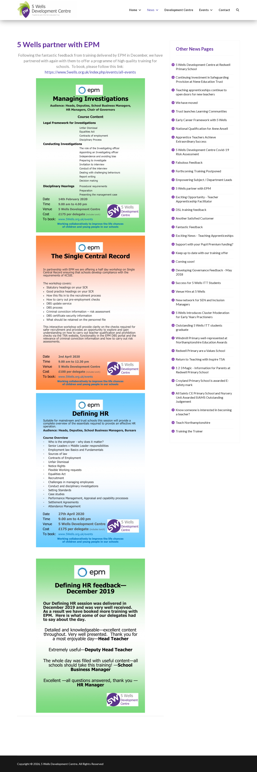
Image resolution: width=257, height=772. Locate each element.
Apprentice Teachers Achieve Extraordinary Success (196, 139)
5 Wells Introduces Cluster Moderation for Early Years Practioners (202, 315)
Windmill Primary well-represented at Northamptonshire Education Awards (201, 340)
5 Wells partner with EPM (193, 188)
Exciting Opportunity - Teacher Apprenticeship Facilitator (197, 199)
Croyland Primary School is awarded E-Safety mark (202, 383)
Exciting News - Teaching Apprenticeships (205, 235)
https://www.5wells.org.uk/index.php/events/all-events (90, 72)
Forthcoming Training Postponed (198, 171)
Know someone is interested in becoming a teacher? (204, 412)
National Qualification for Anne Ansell (202, 128)
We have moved (187, 102)
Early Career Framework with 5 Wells (201, 120)
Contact (224, 10)
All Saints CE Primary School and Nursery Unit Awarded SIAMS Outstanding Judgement (204, 397)
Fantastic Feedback (189, 227)
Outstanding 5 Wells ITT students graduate (199, 327)
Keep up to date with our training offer (202, 253)
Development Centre (178, 10)
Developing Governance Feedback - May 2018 (204, 272)
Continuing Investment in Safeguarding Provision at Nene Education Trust (202, 79)
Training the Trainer (189, 431)
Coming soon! (185, 261)
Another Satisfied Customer (195, 218)
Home (133, 10)
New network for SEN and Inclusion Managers (200, 302)
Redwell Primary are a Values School (200, 350)
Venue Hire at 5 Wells (190, 291)
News (150, 10)
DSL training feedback (191, 209)
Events (204, 10)
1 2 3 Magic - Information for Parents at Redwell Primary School (203, 370)
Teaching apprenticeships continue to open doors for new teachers (201, 92)
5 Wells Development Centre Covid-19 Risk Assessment (202, 152)
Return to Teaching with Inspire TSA (200, 359)
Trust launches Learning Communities (201, 111)
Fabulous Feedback (189, 162)
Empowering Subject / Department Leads (204, 180)
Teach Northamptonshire (193, 422)
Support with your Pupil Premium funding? (204, 244)
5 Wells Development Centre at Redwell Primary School (203, 67)
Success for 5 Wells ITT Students (198, 283)
